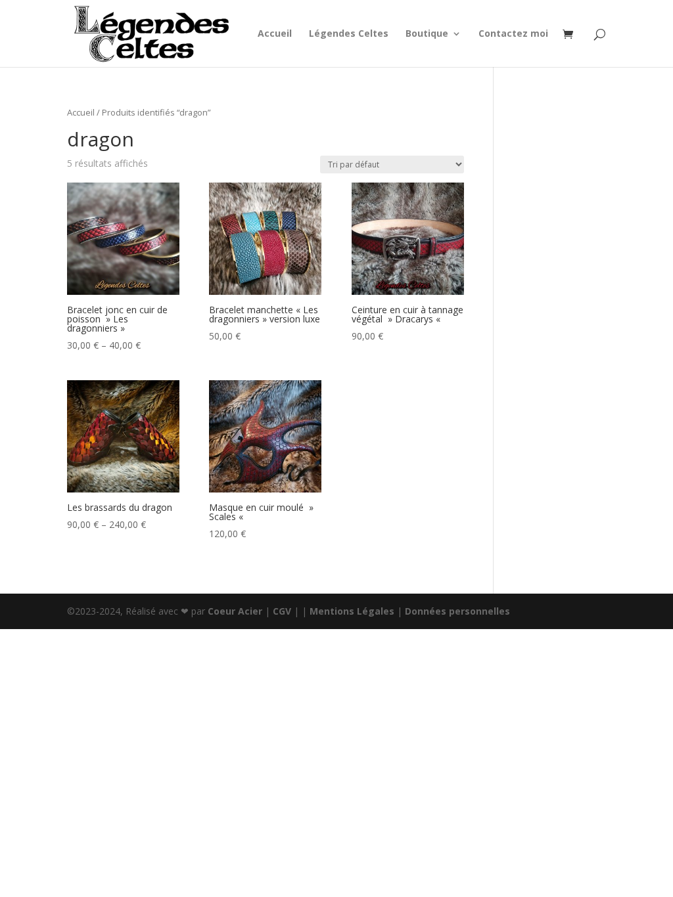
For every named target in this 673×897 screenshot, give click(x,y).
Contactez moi (513, 34)
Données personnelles (457, 611)
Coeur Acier (236, 611)
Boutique (427, 34)
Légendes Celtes (348, 34)
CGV (282, 611)
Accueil (275, 34)
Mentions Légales (352, 611)
